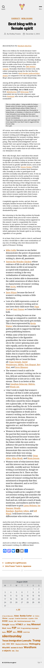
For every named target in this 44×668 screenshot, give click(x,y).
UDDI (3, 644)
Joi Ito (13, 286)
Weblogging (27, 18)
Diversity (15, 18)
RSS (19, 631)
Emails (11, 621)
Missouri (36, 624)
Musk (4, 628)
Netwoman (24, 92)
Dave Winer (11, 292)
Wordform (30, 647)
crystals (31, 618)
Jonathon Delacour (18, 384)
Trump (36, 640)
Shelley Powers (15, 34)
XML (13, 651)
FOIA (33, 621)
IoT (25, 624)
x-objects (6, 650)
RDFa (14, 632)
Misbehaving (12, 92)
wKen (26, 511)
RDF (9, 631)
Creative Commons (21, 618)
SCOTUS (26, 632)
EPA (15, 621)
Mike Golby (11, 250)
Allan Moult (17, 458)
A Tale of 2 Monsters (7, 616)
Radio (4, 632)
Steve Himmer (21, 367)
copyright (11, 618)
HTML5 (19, 624)
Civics (37, 616)
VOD (8, 644)
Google (5, 624)
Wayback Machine (24, 46)
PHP (18, 628)
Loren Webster (30, 505)
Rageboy (18, 511)
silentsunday (12, 636)
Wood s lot (14, 387)
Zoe (17, 651)
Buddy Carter (26, 616)
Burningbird (12, 662)
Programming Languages (30, 628)
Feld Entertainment (24, 621)
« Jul (18, 609)
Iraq (28, 624)
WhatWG (6, 647)
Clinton (4, 618)
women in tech (17, 648)
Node (9, 628)
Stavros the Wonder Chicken (19, 262)
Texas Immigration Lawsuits (16, 640)
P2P (14, 627)
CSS (36, 618)
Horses (12, 624)
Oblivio (31, 384)
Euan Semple (15, 362)
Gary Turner (18, 309)
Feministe (10, 96)
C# (33, 616)
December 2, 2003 (33, 34)
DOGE (5, 621)
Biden (16, 616)
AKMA (21, 364)
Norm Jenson (33, 458)
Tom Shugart (30, 364)
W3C (12, 644)
